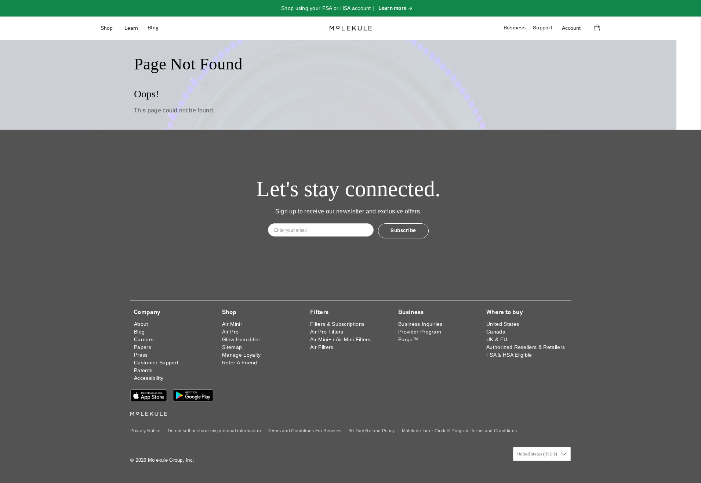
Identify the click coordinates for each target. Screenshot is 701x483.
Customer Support (156, 362)
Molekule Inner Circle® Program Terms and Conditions (459, 430)
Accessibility (148, 378)
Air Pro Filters (327, 332)
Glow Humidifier (241, 339)
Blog (153, 27)
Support (542, 27)
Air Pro (230, 332)
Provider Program (419, 332)
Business (515, 27)
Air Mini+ (232, 324)
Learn (131, 28)
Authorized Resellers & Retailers (525, 347)
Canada (495, 332)
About (141, 324)
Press (141, 355)
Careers (143, 339)
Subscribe (403, 230)
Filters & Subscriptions (337, 324)
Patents (143, 370)
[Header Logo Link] (351, 28)
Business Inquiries (420, 324)
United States (502, 324)
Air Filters (322, 347)
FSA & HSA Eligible (509, 355)
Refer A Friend (239, 362)
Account (571, 28)
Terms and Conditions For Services (305, 430)
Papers (142, 347)
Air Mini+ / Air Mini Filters (340, 339)
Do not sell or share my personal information (214, 430)
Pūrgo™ (408, 339)
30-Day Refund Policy (372, 430)
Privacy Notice (145, 430)
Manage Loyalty (241, 355)
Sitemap (232, 347)
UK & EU (496, 339)
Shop (107, 28)
